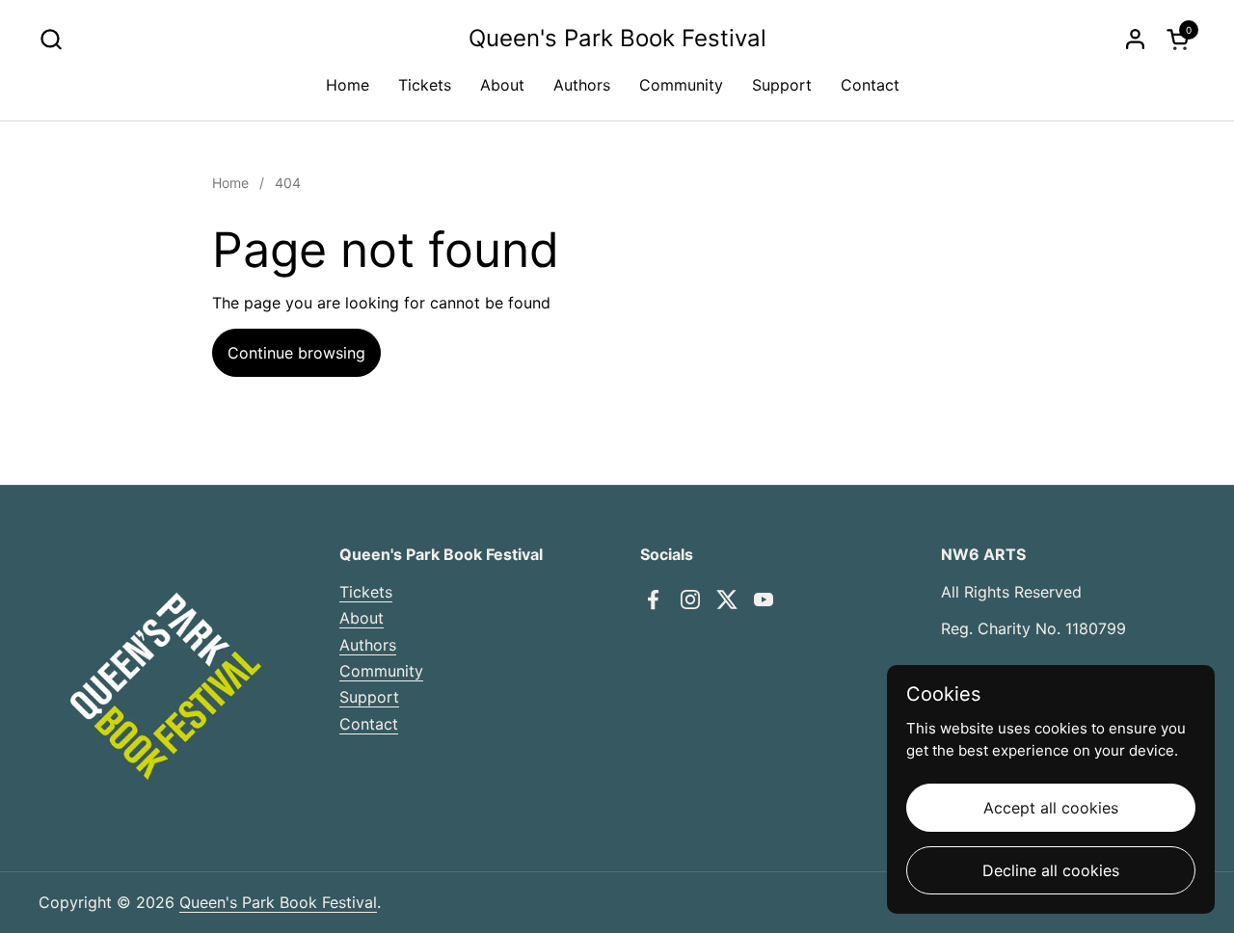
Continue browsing (296, 352)
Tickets (365, 591)
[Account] (1135, 39)
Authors (367, 644)
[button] (51, 39)
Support (369, 696)
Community (381, 670)
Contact (368, 723)
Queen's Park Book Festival (617, 38)
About (361, 617)
